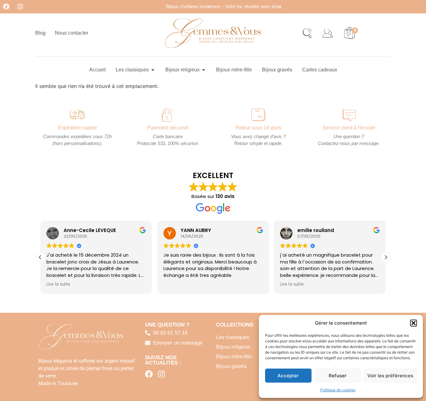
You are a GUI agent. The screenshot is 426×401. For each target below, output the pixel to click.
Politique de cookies (338, 390)
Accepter (288, 376)
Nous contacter (71, 33)
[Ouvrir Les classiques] (152, 70)
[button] (413, 323)
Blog (40, 33)
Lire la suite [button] (58, 284)
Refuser (337, 376)
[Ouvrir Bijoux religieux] (203, 70)
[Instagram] (20, 6)
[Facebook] (6, 6)
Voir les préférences (390, 376)
